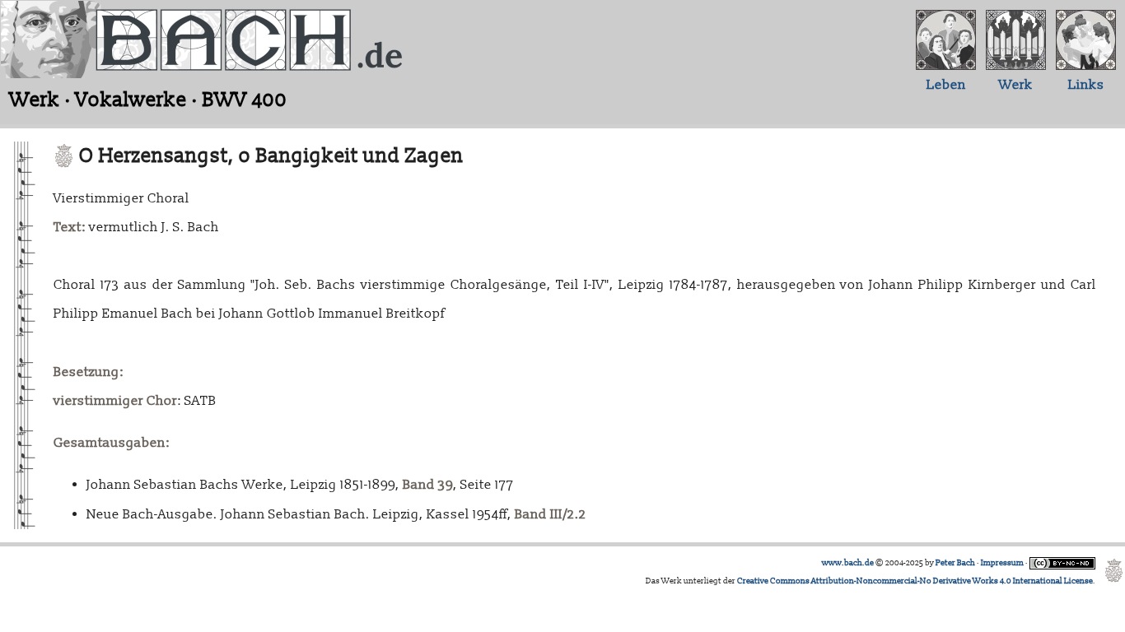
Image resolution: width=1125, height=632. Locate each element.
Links (1086, 85)
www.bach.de (848, 563)
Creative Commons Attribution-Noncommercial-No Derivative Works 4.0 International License (915, 581)
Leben (946, 85)
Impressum (1002, 563)
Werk (1016, 85)
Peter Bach (955, 563)
